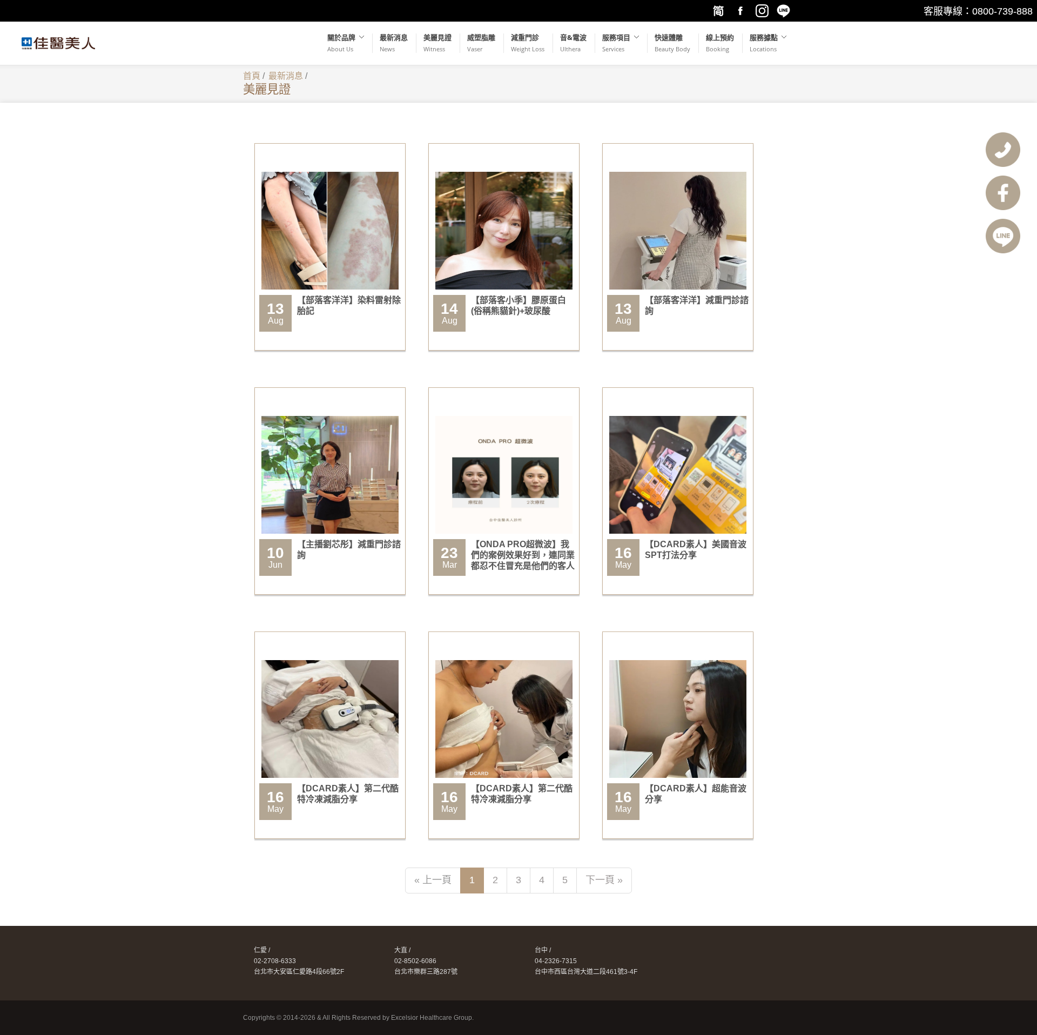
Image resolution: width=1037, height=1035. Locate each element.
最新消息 (285, 75)
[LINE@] (783, 11)
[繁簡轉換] (718, 11)
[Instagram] (761, 11)
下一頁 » (604, 880)
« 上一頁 (433, 880)
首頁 (251, 75)
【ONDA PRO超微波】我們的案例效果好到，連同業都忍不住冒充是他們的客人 (523, 555)
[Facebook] (740, 11)
